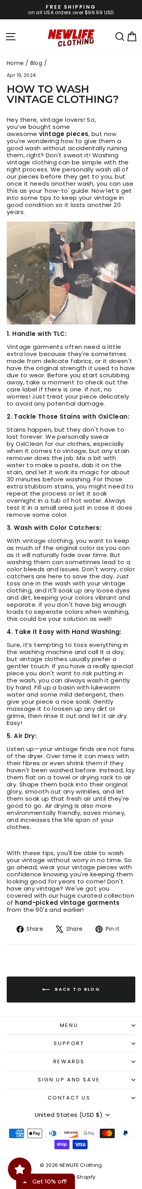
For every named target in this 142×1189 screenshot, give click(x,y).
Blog (36, 63)
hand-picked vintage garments (67, 902)
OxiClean (29, 444)
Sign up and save (69, 1079)
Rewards (69, 1061)
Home (15, 63)
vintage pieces (63, 134)
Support (69, 1043)
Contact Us (69, 1097)
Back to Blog (76, 989)
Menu (69, 1025)
